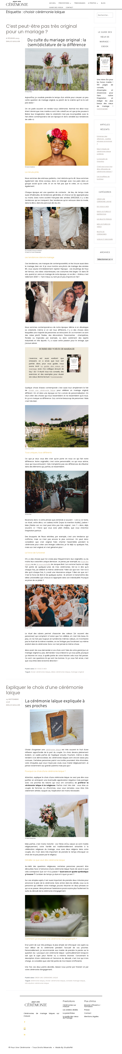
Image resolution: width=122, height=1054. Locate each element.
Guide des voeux (56, 8)
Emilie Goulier (13, 41)
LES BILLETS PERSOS (104, 219)
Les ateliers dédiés (70, 1010)
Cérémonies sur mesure (69, 1006)
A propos (92, 3)
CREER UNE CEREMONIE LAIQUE (46, 977)
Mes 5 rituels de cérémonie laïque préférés (104, 151)
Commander (102, 109)
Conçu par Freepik (29, 448)
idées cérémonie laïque (60, 672)
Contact (69, 8)
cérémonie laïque (53, 749)
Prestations (64, 3)
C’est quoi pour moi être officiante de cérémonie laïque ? (104, 169)
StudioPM (68, 1047)
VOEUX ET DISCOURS (105, 239)
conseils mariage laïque (75, 981)
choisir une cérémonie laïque (42, 390)
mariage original (77, 672)
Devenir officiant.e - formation (92, 1006)
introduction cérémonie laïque (37, 983)
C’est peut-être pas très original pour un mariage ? (41, 29)
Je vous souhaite (43, 564)
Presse (87, 1010)
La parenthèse (69, 1013)
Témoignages (79, 3)
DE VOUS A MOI (41, 669)
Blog (103, 3)
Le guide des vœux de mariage (70, 1017)
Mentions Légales (91, 1016)
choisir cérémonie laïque (40, 672)
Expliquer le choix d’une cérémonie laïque (44, 690)
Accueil (52, 3)
